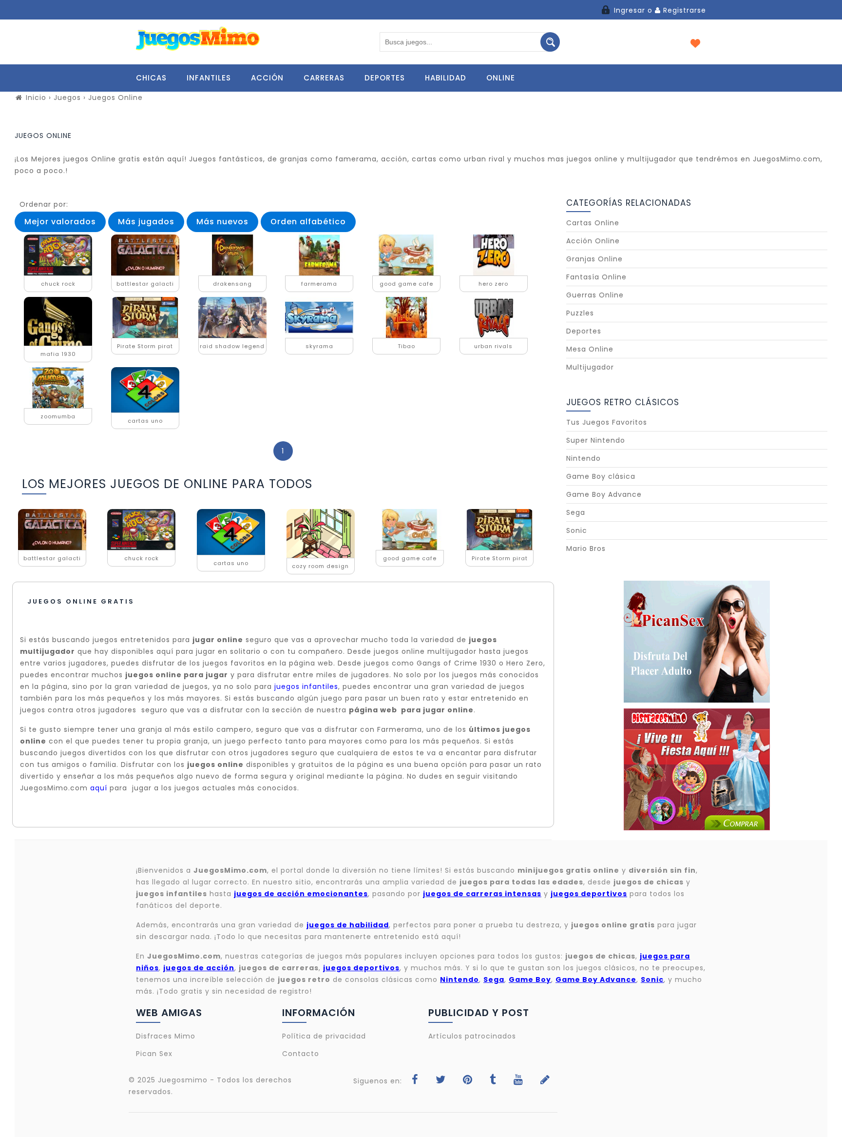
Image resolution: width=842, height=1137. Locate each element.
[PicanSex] (697, 642)
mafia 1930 (58, 354)
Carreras (324, 78)
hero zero (493, 284)
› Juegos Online (113, 97)
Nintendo (583, 458)
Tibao (406, 346)
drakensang (232, 284)
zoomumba (58, 416)
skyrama (319, 346)
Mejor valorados (60, 221)
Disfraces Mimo (165, 1036)
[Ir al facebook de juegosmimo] (415, 1081)
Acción (267, 78)
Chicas (151, 78)
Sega (575, 512)
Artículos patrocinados (472, 1036)
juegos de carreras (279, 968)
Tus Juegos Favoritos (606, 422)
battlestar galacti (145, 284)
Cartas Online (592, 223)
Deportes (384, 78)
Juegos (68, 97)
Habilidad (445, 78)
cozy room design (320, 566)
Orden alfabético (308, 221)
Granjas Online (594, 259)
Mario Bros (586, 548)
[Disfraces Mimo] (697, 769)
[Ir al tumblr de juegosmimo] (493, 1081)
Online (500, 78)
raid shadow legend (232, 346)
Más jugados (146, 221)
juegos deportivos (361, 968)
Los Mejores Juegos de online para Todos (167, 483)
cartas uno (145, 421)
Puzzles (580, 313)
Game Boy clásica (600, 476)
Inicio (34, 97)
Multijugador (590, 367)
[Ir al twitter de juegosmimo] (440, 1081)
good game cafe (406, 284)
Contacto (300, 1054)
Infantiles (209, 78)
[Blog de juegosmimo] (545, 1081)
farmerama (319, 284)
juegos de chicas (600, 956)
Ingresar (629, 10)
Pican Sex (154, 1054)
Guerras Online (595, 295)
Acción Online (593, 241)
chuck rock (58, 284)
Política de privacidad (324, 1036)
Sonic (576, 530)
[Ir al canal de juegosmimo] (518, 1081)
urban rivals (493, 346)
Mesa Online (589, 349)
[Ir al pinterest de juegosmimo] (468, 1081)
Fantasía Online (596, 277)
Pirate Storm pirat (145, 346)
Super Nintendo (595, 440)
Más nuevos (222, 221)
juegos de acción (198, 968)
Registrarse (683, 10)
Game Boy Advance (604, 494)
